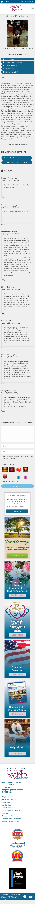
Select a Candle (8, 464)
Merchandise (6, 805)
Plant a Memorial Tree (12, 72)
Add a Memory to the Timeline (14, 62)
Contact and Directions (10, 816)
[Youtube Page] (8, 1)
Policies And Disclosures (10, 821)
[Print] (3, 77)
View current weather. (18, 144)
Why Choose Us (7, 797)
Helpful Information (8, 808)
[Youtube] (31, 896)
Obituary (5, 813)
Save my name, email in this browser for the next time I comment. (18, 457)
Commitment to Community (11, 819)
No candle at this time (11, 481)
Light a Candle (9, 59)
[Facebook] (25, 896)
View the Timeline (12, 158)
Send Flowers (9, 68)
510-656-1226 (7, 792)
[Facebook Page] (3, 1)
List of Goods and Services (11, 810)
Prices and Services (9, 799)
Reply (3, 197)
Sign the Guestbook (11, 65)
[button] (32, 8)
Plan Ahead (6, 802)
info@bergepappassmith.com (13, 790)
